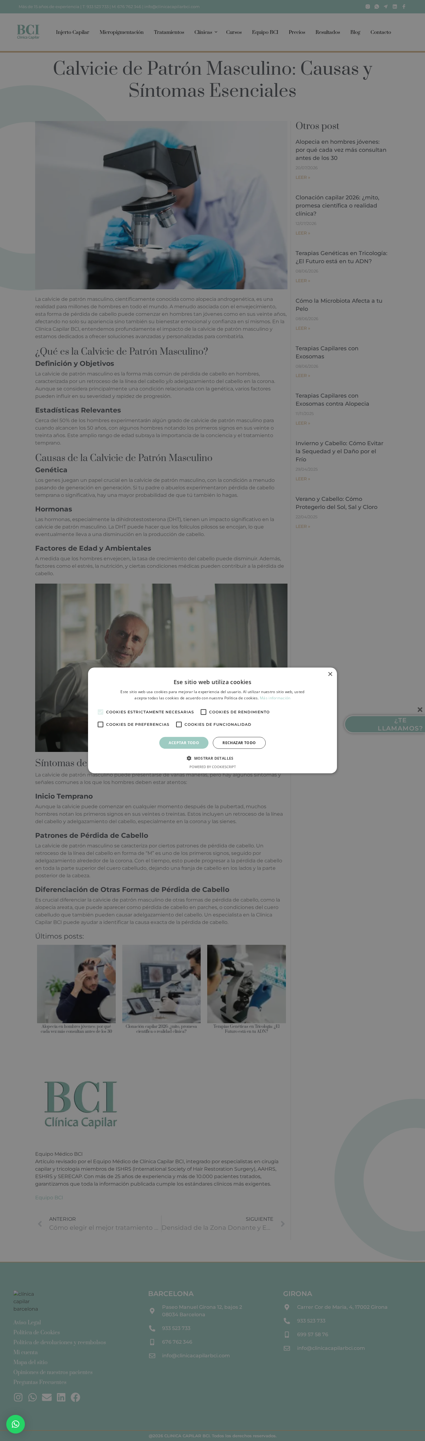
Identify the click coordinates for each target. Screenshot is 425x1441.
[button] (15, 1424)
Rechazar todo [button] (239, 742)
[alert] (212, 720)
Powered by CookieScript (212, 766)
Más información (275, 698)
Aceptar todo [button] (184, 742)
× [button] (330, 674)
